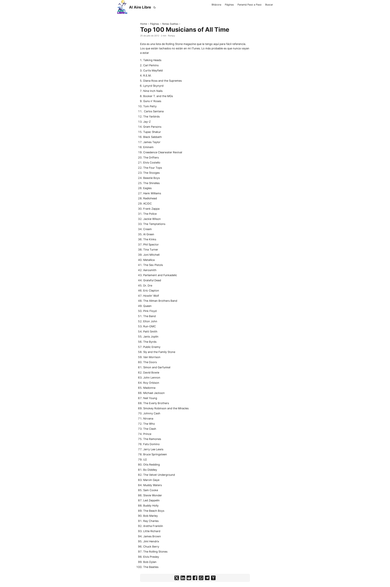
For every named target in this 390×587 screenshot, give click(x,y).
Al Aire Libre (140, 7)
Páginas (154, 23)
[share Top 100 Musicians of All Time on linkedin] (183, 578)
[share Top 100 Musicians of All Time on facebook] (195, 578)
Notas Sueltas (170, 23)
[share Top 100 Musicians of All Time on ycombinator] (213, 578)
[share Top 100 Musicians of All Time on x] (176, 578)
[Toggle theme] (154, 7)
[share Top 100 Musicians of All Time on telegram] (207, 578)
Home (143, 23)
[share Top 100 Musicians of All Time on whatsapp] (201, 578)
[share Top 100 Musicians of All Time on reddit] (189, 578)
